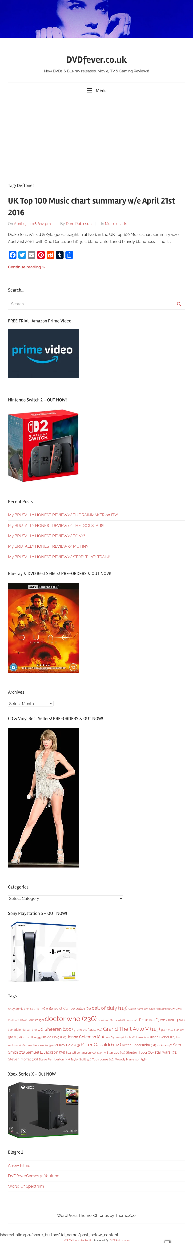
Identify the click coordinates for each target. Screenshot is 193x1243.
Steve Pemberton (54, 1059)
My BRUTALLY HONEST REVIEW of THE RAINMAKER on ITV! (63, 515)
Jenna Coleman (85, 1036)
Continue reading (24, 267)
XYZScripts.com (119, 1240)
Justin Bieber (162, 1037)
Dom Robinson (79, 223)
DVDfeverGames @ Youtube (33, 1175)
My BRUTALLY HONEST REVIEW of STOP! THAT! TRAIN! (59, 557)
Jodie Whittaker (137, 1037)
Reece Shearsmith (139, 1045)
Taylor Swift (81, 1059)
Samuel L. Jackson (45, 1052)
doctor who (71, 1018)
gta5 (179, 1029)
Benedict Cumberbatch (70, 1008)
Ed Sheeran (55, 1029)
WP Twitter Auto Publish (78, 1240)
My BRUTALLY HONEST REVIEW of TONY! (46, 536)
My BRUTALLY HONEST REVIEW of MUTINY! (48, 546)
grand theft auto (88, 1029)
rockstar (164, 1045)
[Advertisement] (96, 139)
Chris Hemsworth (162, 1008)
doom (132, 1020)
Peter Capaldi (101, 1044)
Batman (38, 1008)
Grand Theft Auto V (131, 1029)
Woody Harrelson (130, 1059)
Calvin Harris (138, 1008)
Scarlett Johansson (81, 1052)
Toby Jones (103, 1059)
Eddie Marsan (25, 1029)
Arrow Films (19, 1165)
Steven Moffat (23, 1059)
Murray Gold (67, 1045)
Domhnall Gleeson (111, 1020)
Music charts (116, 223)
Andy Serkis (18, 1008)
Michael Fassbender (37, 1045)
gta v (15, 1037)
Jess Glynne (114, 1037)
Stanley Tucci (140, 1052)
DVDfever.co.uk (96, 60)
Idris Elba (32, 1037)
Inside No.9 (54, 1037)
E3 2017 (165, 1020)
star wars (166, 1052)
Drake (147, 1020)
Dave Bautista (32, 1020)
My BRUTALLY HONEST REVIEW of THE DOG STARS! (56, 525)
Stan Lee (116, 1052)
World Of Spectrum (26, 1186)
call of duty (110, 1008)
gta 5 (167, 1029)
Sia (101, 1052)
